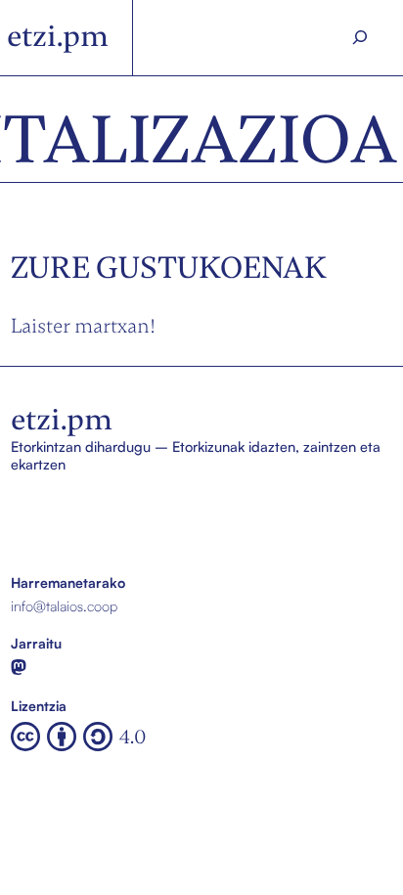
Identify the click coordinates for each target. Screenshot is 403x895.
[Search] (359, 38)
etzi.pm (58, 36)
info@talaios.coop (64, 605)
